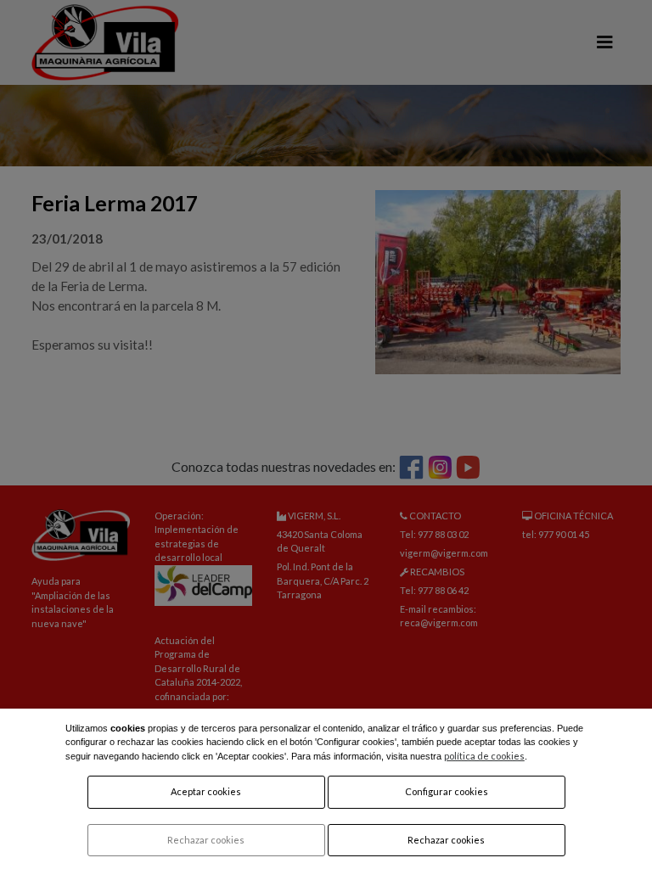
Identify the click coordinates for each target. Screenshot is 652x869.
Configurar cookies (446, 791)
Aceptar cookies (206, 791)
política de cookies (484, 755)
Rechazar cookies (205, 839)
